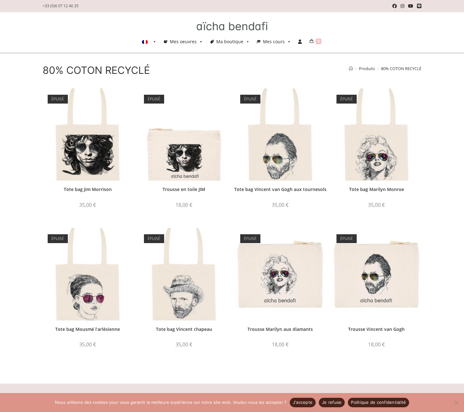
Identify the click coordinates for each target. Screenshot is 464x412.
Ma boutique (229, 42)
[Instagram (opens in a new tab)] (402, 6)
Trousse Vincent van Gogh (376, 329)
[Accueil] (351, 68)
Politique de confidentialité (378, 402)
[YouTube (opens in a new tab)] (410, 6)
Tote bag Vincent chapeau (184, 329)
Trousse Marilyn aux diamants (280, 329)
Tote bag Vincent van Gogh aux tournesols (280, 189)
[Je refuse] (456, 402)
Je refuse (332, 402)
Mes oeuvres (183, 42)
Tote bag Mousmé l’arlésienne (87, 329)
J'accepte (302, 402)
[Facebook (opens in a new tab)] (394, 6)
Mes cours (274, 42)
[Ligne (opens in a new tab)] (418, 6)
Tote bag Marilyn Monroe (376, 189)
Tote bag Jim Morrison (88, 189)
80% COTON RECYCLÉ (401, 68)
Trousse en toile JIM (184, 189)
